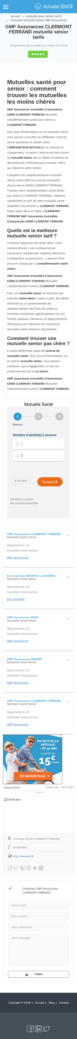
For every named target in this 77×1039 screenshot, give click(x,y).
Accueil (15, 16)
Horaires (40, 792)
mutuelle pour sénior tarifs (44, 16)
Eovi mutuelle (16, 599)
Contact (64, 1002)
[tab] (38, 535)
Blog (51, 1002)
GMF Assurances (18, 557)
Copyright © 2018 (19, 1002)
